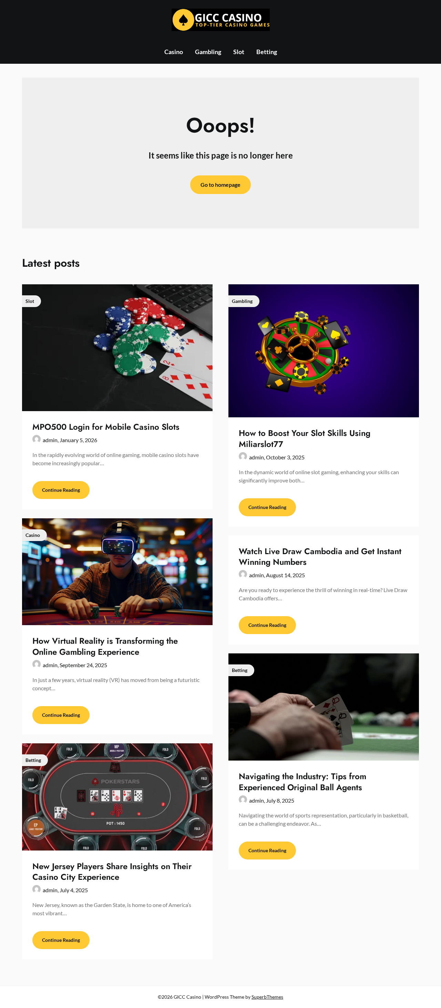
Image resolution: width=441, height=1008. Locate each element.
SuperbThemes (267, 997)
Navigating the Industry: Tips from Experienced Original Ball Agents (302, 781)
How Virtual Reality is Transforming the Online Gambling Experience (105, 646)
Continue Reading (61, 490)
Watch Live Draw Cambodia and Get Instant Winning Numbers (320, 556)
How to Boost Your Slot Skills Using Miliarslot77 (304, 438)
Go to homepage (220, 184)
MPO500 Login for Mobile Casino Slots (106, 427)
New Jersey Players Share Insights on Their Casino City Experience (112, 871)
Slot (238, 51)
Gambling (208, 51)
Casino (173, 51)
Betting (266, 51)
